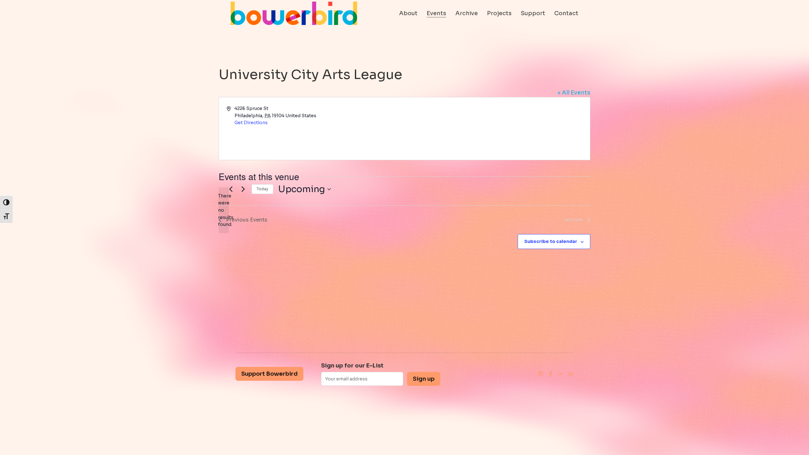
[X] (560, 374)
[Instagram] (540, 374)
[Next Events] (243, 189)
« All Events (573, 92)
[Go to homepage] (294, 13)
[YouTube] (571, 374)
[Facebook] (550, 374)
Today (262, 188)
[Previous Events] (230, 189)
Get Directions (251, 122)
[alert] (224, 210)
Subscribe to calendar (550, 241)
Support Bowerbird (269, 373)
